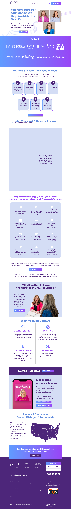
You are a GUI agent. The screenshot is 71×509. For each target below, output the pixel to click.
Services (25, 3)
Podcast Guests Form (28, 504)
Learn (31, 3)
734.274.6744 (13, 475)
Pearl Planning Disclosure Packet (15, 504)
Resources (27, 467)
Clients (45, 3)
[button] (28, 3)
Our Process (37, 463)
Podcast (36, 467)
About (35, 3)
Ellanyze (51, 506)
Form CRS (23, 504)
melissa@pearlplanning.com (21, 475)
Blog (36, 465)
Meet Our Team (38, 464)
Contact (41, 3)
